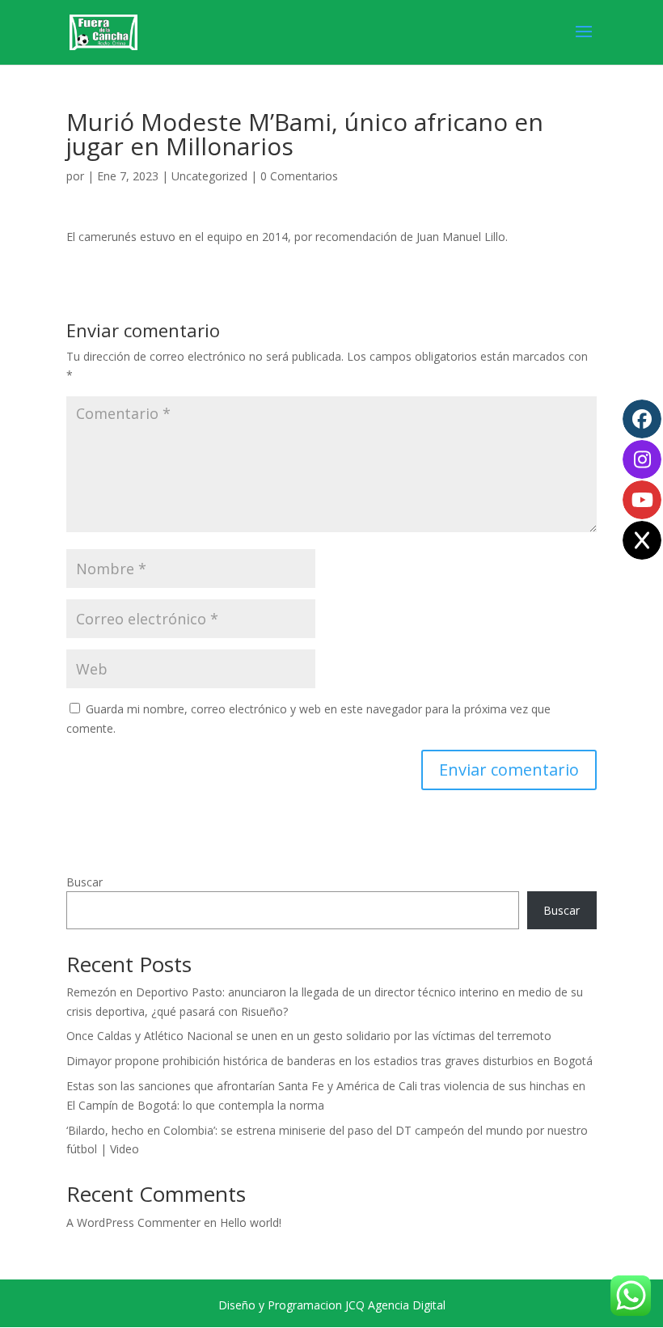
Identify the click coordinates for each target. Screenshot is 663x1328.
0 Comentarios (299, 176)
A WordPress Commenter (133, 1222)
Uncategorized (209, 176)
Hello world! (250, 1222)
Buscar (84, 882)
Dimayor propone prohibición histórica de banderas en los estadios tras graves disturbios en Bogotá (329, 1060)
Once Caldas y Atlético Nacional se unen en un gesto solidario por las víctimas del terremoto (308, 1035)
